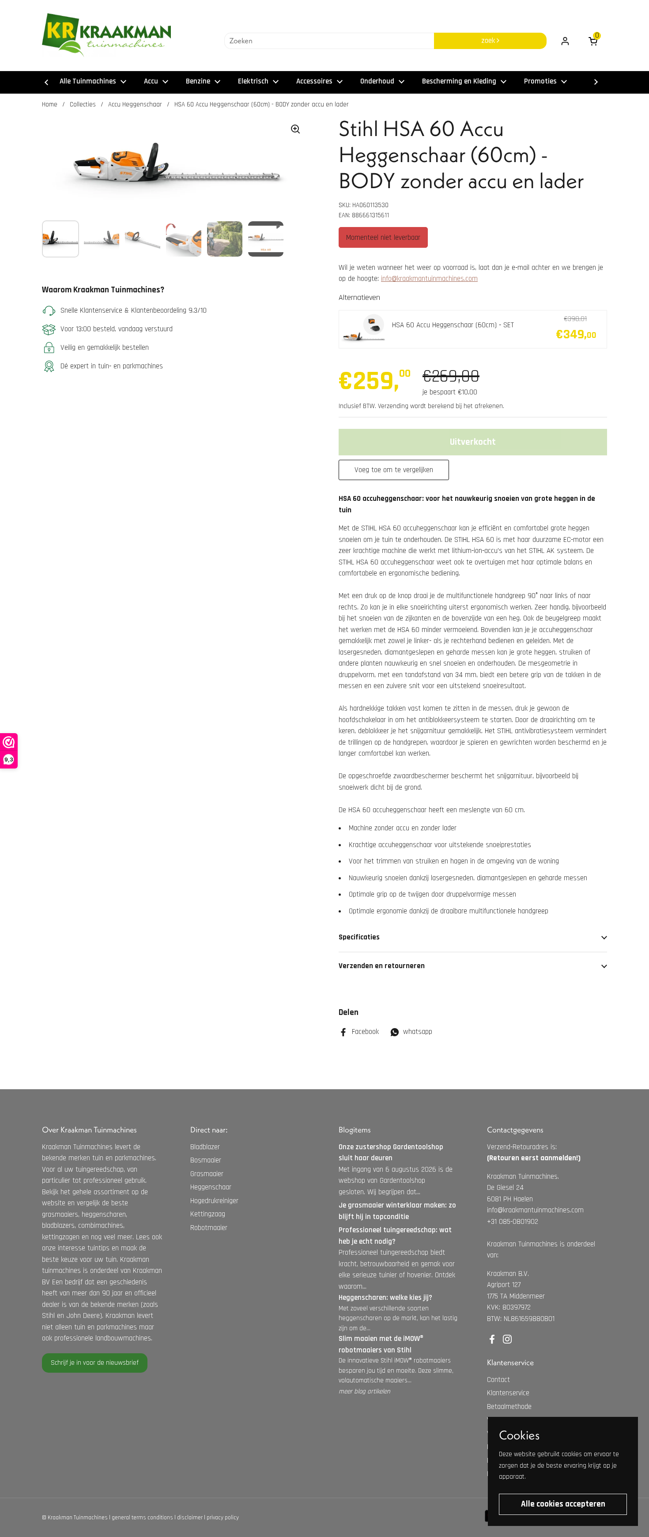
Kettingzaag (207, 1214)
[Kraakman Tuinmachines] (106, 35)
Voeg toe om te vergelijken (394, 470)
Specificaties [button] (359, 937)
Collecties (83, 104)
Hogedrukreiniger (214, 1201)
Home (49, 104)
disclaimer (190, 1517)
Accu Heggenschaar (135, 104)
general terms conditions (142, 1517)
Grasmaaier (206, 1174)
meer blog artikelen (364, 1391)
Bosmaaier (205, 1160)
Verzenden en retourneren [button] (382, 966)
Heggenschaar (210, 1187)
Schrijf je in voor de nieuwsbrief (95, 1362)
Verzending (393, 406)
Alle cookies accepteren (563, 1504)
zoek (489, 40)
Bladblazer (205, 1147)
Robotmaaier (208, 1228)
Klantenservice (508, 1393)
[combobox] (329, 41)
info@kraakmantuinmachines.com (429, 279)
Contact (498, 1380)
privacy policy (223, 1517)
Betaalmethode (509, 1407)
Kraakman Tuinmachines (78, 1517)
